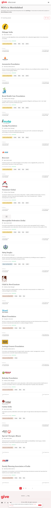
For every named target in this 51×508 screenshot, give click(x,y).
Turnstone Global (9, 190)
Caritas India (7, 407)
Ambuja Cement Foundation (13, 346)
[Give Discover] (8, 2)
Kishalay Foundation (10, 378)
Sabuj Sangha (7, 252)
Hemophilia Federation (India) (13, 220)
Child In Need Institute (11, 284)
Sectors (23, 495)
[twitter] (11, 503)
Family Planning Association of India (16, 466)
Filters (47, 18)
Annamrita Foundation (11, 64)
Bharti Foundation (9, 316)
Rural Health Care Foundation (13, 96)
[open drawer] (48, 2)
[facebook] (5, 503)
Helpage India (7, 32)
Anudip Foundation (9, 126)
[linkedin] (8, 503)
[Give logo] (10, 497)
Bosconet (5, 158)
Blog (28, 495)
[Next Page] (32, 488)
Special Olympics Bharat (11, 436)
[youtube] (2, 503)
